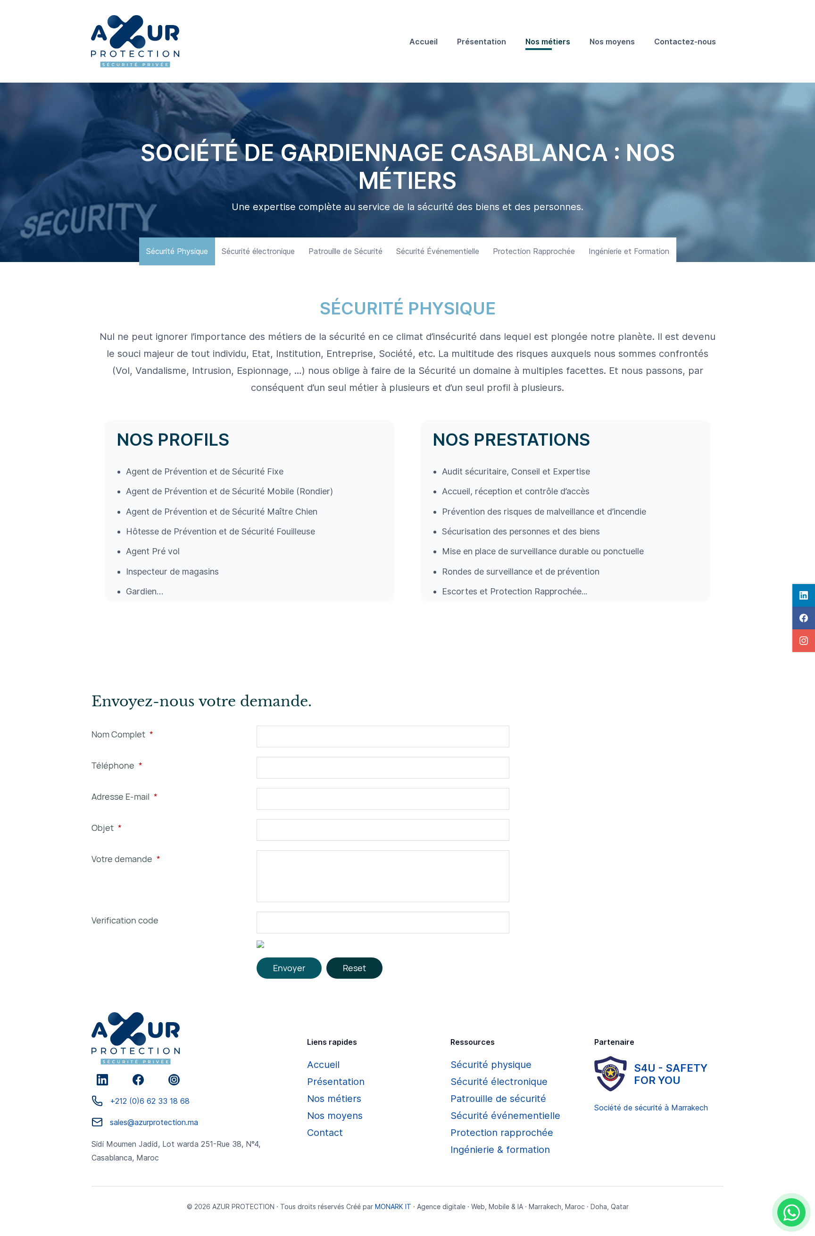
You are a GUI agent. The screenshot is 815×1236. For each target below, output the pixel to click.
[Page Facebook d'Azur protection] (138, 1079)
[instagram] (803, 640)
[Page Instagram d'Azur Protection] (174, 1079)
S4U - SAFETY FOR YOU (670, 1074)
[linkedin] (803, 595)
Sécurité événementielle (505, 1115)
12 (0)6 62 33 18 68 (154, 1101)
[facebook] (803, 618)
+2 (114, 1101)
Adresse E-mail (124, 796)
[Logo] (135, 41)
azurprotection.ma (166, 1122)
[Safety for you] (610, 1074)
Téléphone (116, 765)
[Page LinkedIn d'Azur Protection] (102, 1079)
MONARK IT (393, 1206)
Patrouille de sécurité (498, 1098)
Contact (325, 1132)
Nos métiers (334, 1098)
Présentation (336, 1081)
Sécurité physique (491, 1064)
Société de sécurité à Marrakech (651, 1107)
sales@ (122, 1122)
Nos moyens (335, 1115)
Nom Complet (122, 734)
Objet (106, 827)
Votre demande (125, 858)
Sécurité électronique (499, 1081)
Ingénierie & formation (500, 1149)
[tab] (177, 251)
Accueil (323, 1064)
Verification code (124, 920)
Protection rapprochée (501, 1132)
